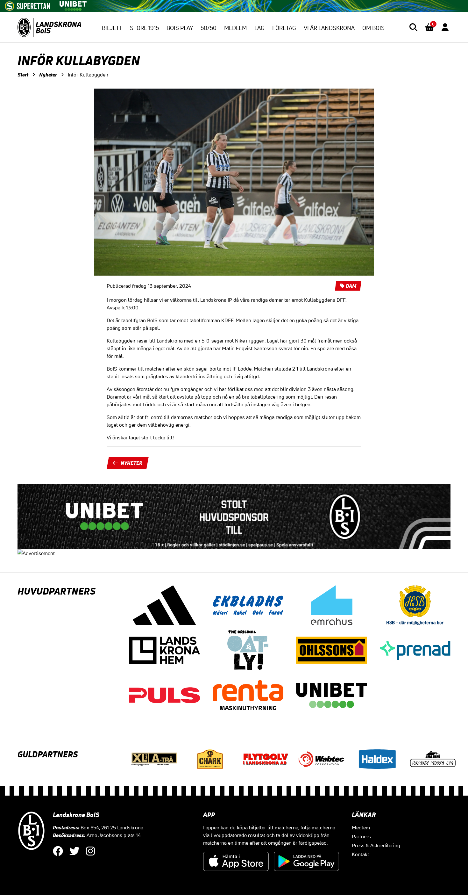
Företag (284, 27)
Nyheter (48, 74)
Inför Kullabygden (88, 74)
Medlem (235, 27)
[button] (413, 27)
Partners (361, 836)
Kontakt (360, 854)
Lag (259, 27)
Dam (351, 285)
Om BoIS (373, 27)
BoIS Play (180, 27)
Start (23, 74)
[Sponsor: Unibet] (73, 5)
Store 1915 (144, 27)
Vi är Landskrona (329, 27)
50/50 (208, 27)
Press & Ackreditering (376, 845)
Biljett (112, 27)
